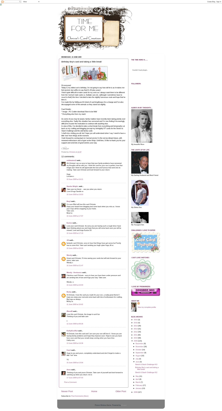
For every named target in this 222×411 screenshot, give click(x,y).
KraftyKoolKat (72, 331)
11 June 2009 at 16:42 (75, 304)
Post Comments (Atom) (79, 396)
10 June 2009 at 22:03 (75, 285)
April (137, 379)
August (138, 356)
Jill (68, 240)
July (137, 359)
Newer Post (67, 391)
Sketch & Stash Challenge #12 (146, 372)
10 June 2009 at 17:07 (75, 216)
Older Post (121, 391)
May (137, 376)
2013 (136, 329)
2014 (136, 326)
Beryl (69, 201)
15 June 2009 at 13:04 (75, 362)
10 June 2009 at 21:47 (75, 265)
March (138, 382)
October (139, 350)
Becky (69, 292)
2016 (136, 320)
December (140, 343)
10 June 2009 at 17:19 (75, 233)
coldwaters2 (71, 160)
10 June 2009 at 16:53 (75, 194)
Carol (69, 350)
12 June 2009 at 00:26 (75, 324)
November (140, 346)
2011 (136, 335)
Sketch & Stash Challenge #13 (146, 364)
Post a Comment (70, 382)
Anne (69, 370)
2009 (136, 341)
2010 (136, 338)
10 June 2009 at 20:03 (75, 248)
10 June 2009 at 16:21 (75, 179)
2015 (136, 323)
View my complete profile (147, 307)
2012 (136, 332)
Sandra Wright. (72, 186)
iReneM (69, 311)
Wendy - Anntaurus (74, 272)
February (139, 385)
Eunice (69, 223)
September (140, 353)
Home (94, 391)
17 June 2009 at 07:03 (75, 378)
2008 (136, 392)
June (138, 362)
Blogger (124, 405)
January (139, 388)
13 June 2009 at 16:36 (75, 343)
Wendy (69, 255)
